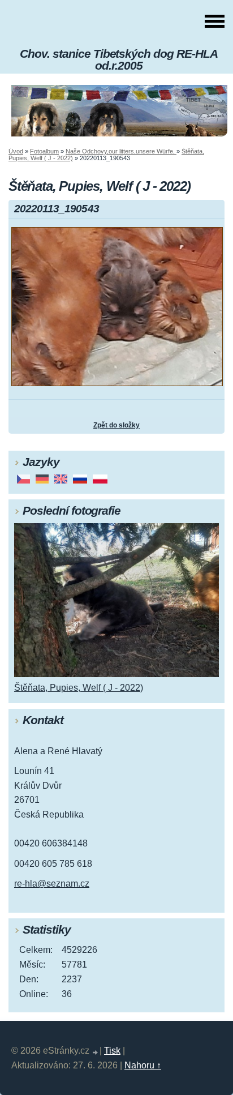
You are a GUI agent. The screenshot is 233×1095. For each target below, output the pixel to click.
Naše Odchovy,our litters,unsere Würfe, (121, 151)
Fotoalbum (44, 151)
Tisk (112, 1050)
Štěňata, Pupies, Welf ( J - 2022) (78, 687)
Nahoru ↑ (142, 1065)
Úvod (15, 151)
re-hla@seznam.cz (51, 883)
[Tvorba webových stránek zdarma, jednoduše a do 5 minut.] (96, 1052)
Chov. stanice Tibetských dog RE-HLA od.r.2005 (119, 59)
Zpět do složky (116, 425)
